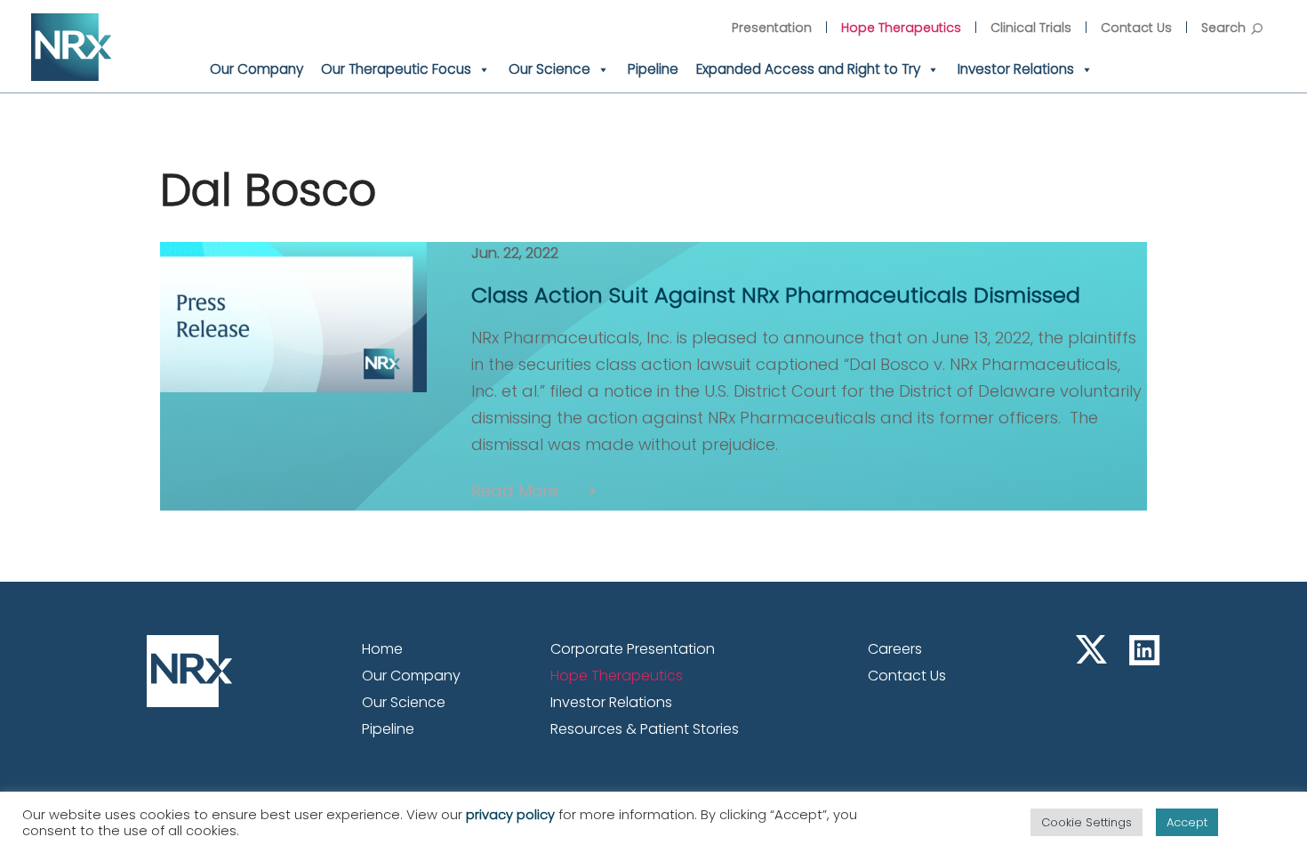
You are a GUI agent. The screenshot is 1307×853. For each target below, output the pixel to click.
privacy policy (510, 815)
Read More (514, 490)
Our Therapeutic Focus (396, 69)
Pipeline (653, 69)
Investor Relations (1016, 69)
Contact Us (1136, 27)
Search (1223, 27)
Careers (895, 649)
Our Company (256, 69)
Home (382, 649)
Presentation (772, 27)
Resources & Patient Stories (644, 729)
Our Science (549, 69)
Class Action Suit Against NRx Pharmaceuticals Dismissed (775, 295)
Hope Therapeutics (901, 27)
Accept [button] (1187, 822)
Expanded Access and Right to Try (808, 69)
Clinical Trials (1030, 27)
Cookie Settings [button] (1086, 822)
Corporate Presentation (632, 649)
